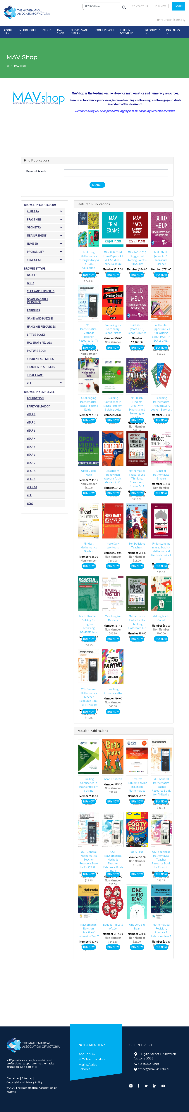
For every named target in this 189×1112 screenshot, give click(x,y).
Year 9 (31, 479)
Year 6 (31, 454)
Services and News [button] (80, 31)
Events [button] (46, 30)
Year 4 (31, 438)
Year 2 (31, 422)
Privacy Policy (33, 1082)
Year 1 (31, 414)
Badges (32, 275)
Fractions (34, 219)
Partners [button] (173, 30)
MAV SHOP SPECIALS (39, 342)
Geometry (34, 227)
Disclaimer (13, 1078)
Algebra (33, 211)
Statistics (34, 260)
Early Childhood (38, 406)
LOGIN (179, 6)
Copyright (12, 1082)
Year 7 (31, 463)
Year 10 (32, 487)
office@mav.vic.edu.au (154, 1069)
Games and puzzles (40, 318)
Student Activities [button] (126, 31)
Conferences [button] (104, 30)
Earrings (33, 310)
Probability (35, 251)
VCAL (30, 503)
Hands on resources (41, 326)
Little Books (36, 334)
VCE (29, 383)
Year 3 (31, 430)
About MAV (87, 1054)
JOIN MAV (160, 6)
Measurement (37, 235)
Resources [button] (153, 30)
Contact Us (140, 6)
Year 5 (31, 447)
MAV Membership (92, 1059)
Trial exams (35, 375)
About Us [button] (8, 31)
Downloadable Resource (37, 300)
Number (32, 243)
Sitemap (27, 1078)
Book (30, 283)
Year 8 (31, 471)
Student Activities (40, 359)
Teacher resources (41, 367)
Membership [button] (27, 30)
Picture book (36, 350)
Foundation (35, 398)
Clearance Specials (40, 291)
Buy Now (88, 275)
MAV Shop (60, 31)
